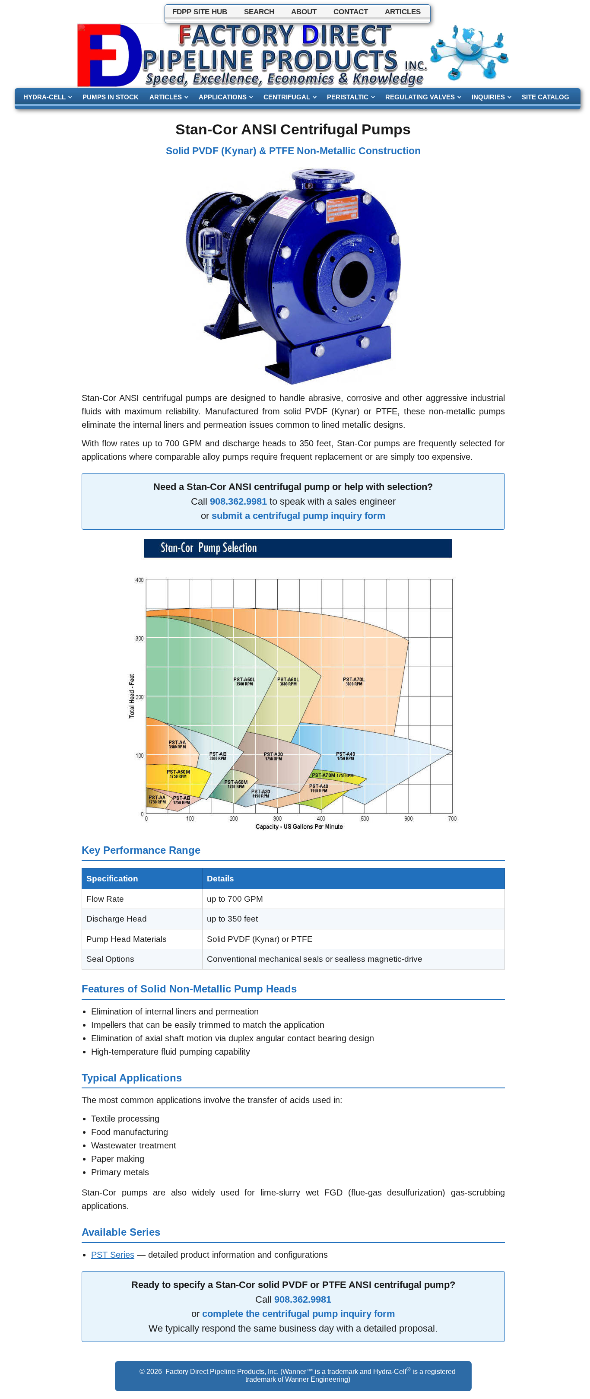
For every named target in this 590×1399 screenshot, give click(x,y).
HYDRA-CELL (44, 97)
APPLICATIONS (223, 97)
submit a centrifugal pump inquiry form (299, 515)
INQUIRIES (488, 97)
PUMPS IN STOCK (110, 97)
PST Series (112, 1254)
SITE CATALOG (545, 97)
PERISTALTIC (347, 97)
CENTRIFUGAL (286, 97)
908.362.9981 (238, 501)
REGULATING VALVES (420, 97)
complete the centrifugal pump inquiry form (298, 1313)
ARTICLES (165, 97)
